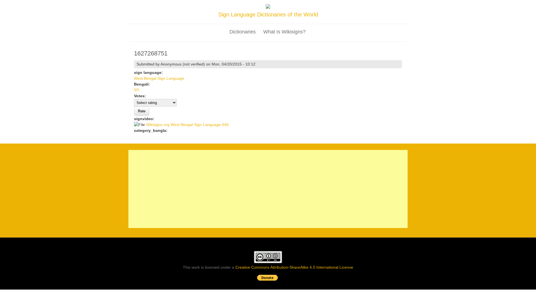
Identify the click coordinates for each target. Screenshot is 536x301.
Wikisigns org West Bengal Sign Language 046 (187, 124)
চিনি (136, 90)
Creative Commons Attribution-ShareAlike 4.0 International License (294, 267)
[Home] (268, 7)
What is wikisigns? (284, 32)
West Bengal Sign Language (159, 78)
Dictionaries (242, 32)
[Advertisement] (268, 189)
